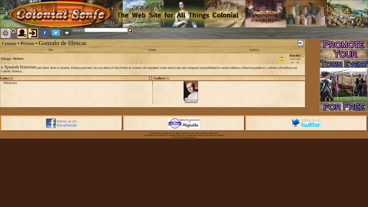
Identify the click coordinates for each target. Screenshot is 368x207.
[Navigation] (5, 33)
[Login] (33, 33)
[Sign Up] (22, 33)
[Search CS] (130, 30)
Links (152, 50)
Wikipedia (10, 83)
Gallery (254, 50)
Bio (51, 50)
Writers (18, 58)
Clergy (6, 58)
